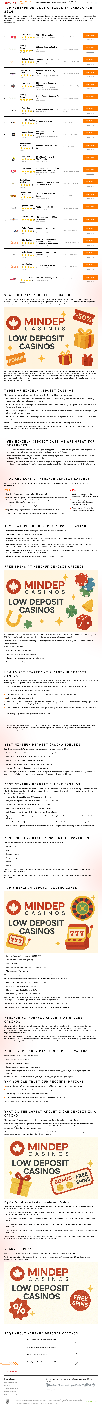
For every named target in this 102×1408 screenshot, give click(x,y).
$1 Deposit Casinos (43, 3)
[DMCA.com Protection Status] (92, 1401)
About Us (88, 3)
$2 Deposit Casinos (59, 3)
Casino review (90, 39)
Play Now (90, 35)
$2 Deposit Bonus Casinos (12, 1395)
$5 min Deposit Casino (74, 3)
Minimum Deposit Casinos (25, 3)
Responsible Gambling (11, 1382)
